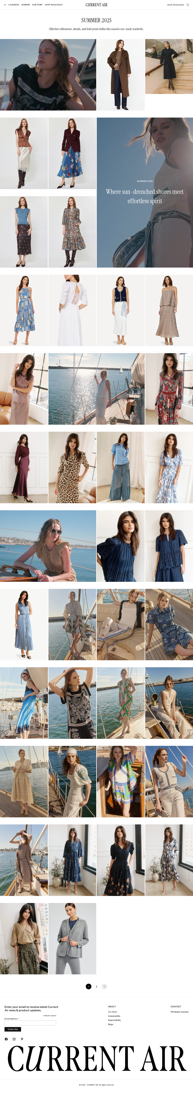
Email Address (12, 1018)
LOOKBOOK (13, 5)
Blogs (110, 1024)
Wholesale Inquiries (179, 1012)
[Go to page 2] (104, 986)
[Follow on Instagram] (14, 1039)
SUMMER (25, 5)
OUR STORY (37, 5)
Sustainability (114, 1016)
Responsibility (114, 1020)
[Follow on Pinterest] (22, 1039)
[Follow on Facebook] (6, 1039)
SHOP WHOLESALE (54, 5)
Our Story (112, 1012)
